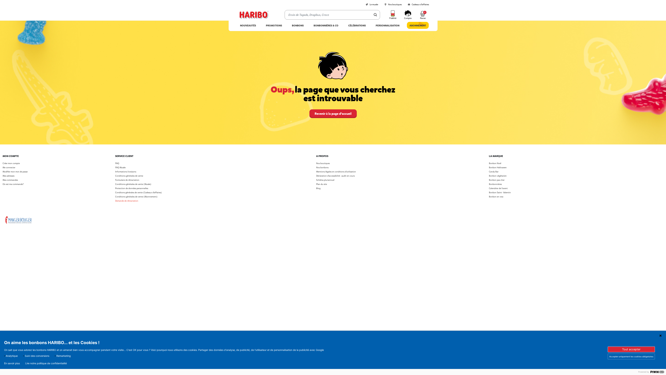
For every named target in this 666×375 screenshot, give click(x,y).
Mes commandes (10, 180)
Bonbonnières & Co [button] (326, 25)
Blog (318, 188)
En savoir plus (12, 363)
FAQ (117, 163)
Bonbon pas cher (497, 180)
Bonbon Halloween (498, 167)
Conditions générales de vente (129, 176)
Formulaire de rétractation (127, 180)
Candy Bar (493, 171)
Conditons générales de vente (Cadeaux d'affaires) (138, 192)
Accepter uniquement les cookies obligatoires (631, 356)
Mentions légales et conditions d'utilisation (336, 171)
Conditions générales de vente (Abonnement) (136, 196)
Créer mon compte (11, 163)
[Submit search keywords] (375, 14)
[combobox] (332, 15)
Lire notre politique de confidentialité (46, 363)
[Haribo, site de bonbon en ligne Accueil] (253, 14)
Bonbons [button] (298, 25)
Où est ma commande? (13, 184)
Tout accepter (631, 349)
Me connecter (9, 167)
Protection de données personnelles (131, 188)
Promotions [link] (274, 25)
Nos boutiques (323, 163)
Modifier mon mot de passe (15, 171)
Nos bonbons (322, 167)
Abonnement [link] (417, 25)
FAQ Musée (120, 167)
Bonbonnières (495, 184)
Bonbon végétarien (498, 176)
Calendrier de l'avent (498, 188)
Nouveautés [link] (248, 25)
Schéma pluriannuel (325, 180)
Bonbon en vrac (496, 196)
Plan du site (321, 184)
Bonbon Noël (495, 163)
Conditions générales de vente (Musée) (133, 184)
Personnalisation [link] (387, 25)
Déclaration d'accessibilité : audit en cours (335, 176)
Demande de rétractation (126, 201)
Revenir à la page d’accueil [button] (333, 114)
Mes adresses (8, 176)
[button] (392, 15)
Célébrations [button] (357, 25)
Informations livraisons (125, 171)
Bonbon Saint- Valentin (500, 192)
